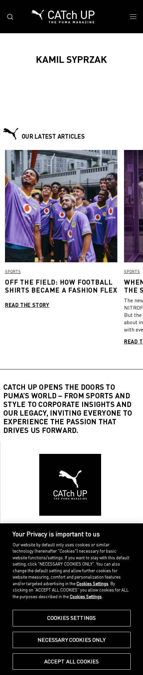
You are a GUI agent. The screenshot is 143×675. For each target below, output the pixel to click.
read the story (27, 305)
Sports (13, 271)
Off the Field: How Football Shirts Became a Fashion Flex (61, 286)
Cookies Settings (71, 617)
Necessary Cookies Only (71, 639)
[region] (71, 599)
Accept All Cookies (71, 661)
